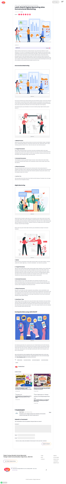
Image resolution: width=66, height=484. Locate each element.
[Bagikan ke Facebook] (23, 14)
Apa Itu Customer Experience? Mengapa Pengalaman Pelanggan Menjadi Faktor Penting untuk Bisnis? (42, 388)
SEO (23, 262)
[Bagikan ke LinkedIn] (28, 14)
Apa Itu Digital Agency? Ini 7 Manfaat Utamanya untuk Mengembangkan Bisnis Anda (41, 400)
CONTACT (43, 459)
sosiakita (16, 362)
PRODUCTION (56, 459)
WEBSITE (55, 455)
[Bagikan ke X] (21, 14)
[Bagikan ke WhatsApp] (25, 14)
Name (16, 435)
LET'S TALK (55, 2)
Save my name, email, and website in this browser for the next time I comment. (31, 440)
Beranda (16, 5)
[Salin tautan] (19, 14)
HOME (42, 455)
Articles (19, 5)
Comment (17, 424)
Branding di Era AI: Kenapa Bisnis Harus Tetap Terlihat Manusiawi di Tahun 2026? (23, 397)
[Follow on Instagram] (44, 470)
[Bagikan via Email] (30, 14)
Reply (50, 412)
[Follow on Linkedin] (48, 470)
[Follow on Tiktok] (46, 470)
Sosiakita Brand (21, 366)
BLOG (42, 457)
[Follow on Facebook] (42, 470)
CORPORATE (55, 461)
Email (16, 438)
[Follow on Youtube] (51, 470)
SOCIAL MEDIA (56, 457)
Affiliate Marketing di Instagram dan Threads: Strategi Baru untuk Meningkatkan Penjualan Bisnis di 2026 (23, 388)
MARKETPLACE (56, 462)
